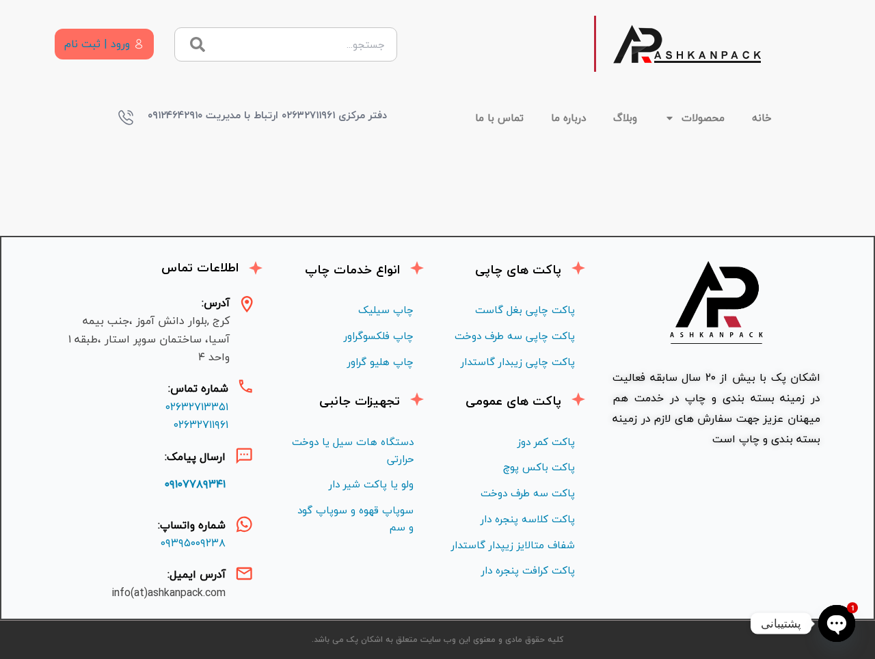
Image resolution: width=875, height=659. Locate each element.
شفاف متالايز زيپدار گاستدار (513, 545)
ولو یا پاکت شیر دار (371, 484)
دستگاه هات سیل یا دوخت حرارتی (353, 450)
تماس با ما (499, 117)
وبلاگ (625, 117)
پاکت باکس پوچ (539, 467)
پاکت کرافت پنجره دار (528, 570)
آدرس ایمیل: (196, 574)
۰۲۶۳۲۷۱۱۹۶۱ (201, 424)
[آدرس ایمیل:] (244, 573)
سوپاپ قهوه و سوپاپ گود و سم (355, 518)
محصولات (703, 117)
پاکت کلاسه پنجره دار (528, 519)
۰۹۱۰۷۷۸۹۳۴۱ (195, 484)
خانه (762, 117)
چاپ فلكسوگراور (379, 336)
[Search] (197, 44)
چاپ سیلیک (386, 310)
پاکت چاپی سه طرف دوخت (515, 336)
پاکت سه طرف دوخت (528, 493)
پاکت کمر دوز (546, 441)
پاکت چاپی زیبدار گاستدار (518, 362)
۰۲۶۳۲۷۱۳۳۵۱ (196, 406)
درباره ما (568, 117)
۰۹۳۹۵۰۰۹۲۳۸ (193, 542)
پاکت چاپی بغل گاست (525, 310)
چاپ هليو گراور (380, 362)
